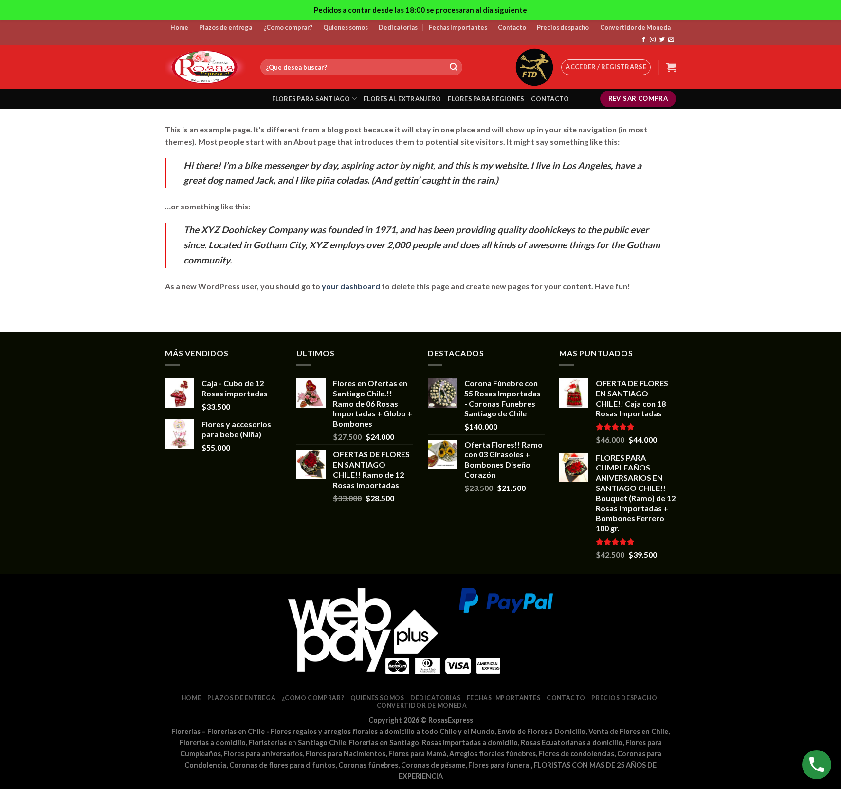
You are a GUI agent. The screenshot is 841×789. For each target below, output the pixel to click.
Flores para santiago (311, 99)
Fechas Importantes (458, 27)
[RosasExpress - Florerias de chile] (205, 67)
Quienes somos (345, 27)
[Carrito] (671, 67)
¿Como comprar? (287, 27)
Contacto (512, 27)
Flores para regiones (486, 99)
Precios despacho (563, 27)
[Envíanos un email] (671, 40)
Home (179, 27)
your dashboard (351, 286)
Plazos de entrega (225, 27)
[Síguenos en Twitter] (662, 40)
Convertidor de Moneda (635, 27)
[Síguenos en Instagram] (653, 40)
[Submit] (453, 67)
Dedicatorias (398, 27)
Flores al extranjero (402, 99)
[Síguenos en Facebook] (643, 40)
